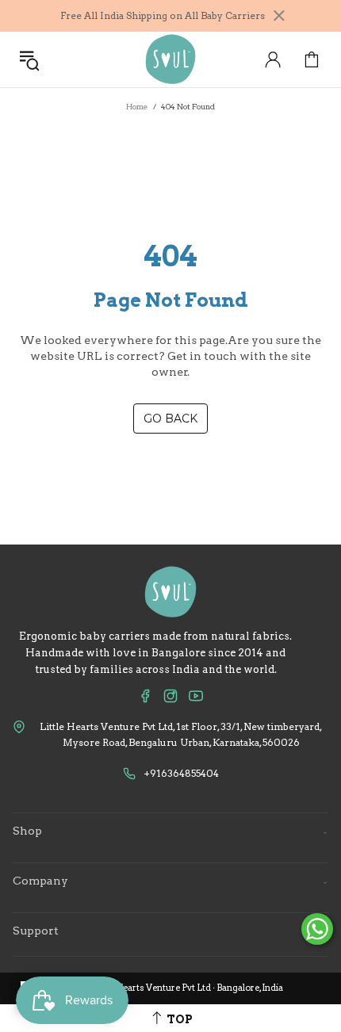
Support (170, 930)
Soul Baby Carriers (170, 59)
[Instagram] (170, 696)
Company (170, 880)
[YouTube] (196, 696)
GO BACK (170, 418)
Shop (170, 830)
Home (137, 106)
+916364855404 (181, 773)
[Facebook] (145, 696)
